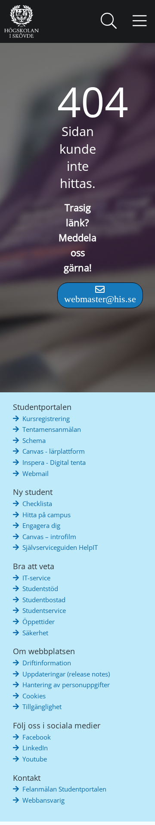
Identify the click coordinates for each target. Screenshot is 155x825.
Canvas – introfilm (49, 536)
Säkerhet (35, 632)
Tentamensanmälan (51, 429)
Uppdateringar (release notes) (66, 674)
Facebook (36, 737)
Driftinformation (46, 662)
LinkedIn (35, 747)
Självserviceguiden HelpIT (60, 547)
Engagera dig (41, 525)
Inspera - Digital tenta (54, 462)
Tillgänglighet (42, 706)
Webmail (35, 473)
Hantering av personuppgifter (66, 684)
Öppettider (38, 621)
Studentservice (44, 610)
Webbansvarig (43, 800)
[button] (108, 21)
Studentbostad (43, 599)
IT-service (36, 577)
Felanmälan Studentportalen (64, 789)
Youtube (34, 759)
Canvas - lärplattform (53, 451)
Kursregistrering (46, 418)
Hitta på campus (46, 514)
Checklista (37, 503)
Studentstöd (40, 588)
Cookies (34, 696)
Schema (34, 440)
